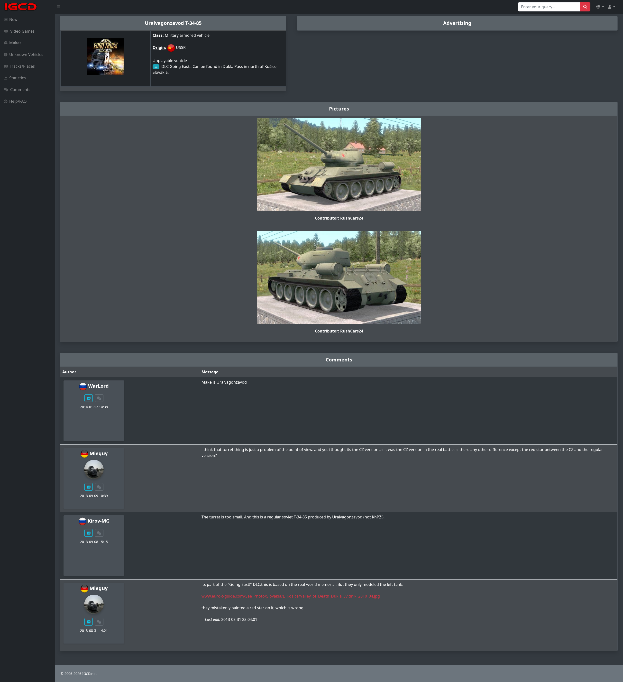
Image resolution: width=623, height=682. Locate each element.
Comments (20, 89)
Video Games (22, 31)
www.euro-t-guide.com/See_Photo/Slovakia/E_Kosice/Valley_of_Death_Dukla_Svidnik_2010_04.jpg (291, 596)
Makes (15, 43)
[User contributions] (88, 398)
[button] (600, 7)
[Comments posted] (99, 398)
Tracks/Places (22, 66)
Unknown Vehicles (26, 54)
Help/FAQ (18, 101)
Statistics (17, 78)
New (13, 19)
